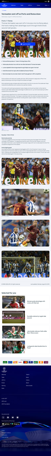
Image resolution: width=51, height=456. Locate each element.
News (27, 377)
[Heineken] (5, 362)
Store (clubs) (29, 385)
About (27, 382)
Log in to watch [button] (26, 44)
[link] (13, 5)
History (27, 380)
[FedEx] (20, 362)
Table (3, 377)
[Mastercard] (25, 362)
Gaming (3, 385)
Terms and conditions (6, 432)
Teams (27, 374)
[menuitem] (14, 5)
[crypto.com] (30, 362)
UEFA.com (4, 401)
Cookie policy (4, 435)
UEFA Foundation (6, 404)
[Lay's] (15, 362)
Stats (3, 388)
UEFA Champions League (4, 5)
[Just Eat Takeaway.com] (41, 362)
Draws (3, 382)
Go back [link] (4, 10)
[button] (46, 5)
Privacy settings (5, 437)
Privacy (3, 430)
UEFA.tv (3, 380)
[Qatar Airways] (46, 362)
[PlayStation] (10, 362)
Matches (4, 374)
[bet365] (36, 362)
